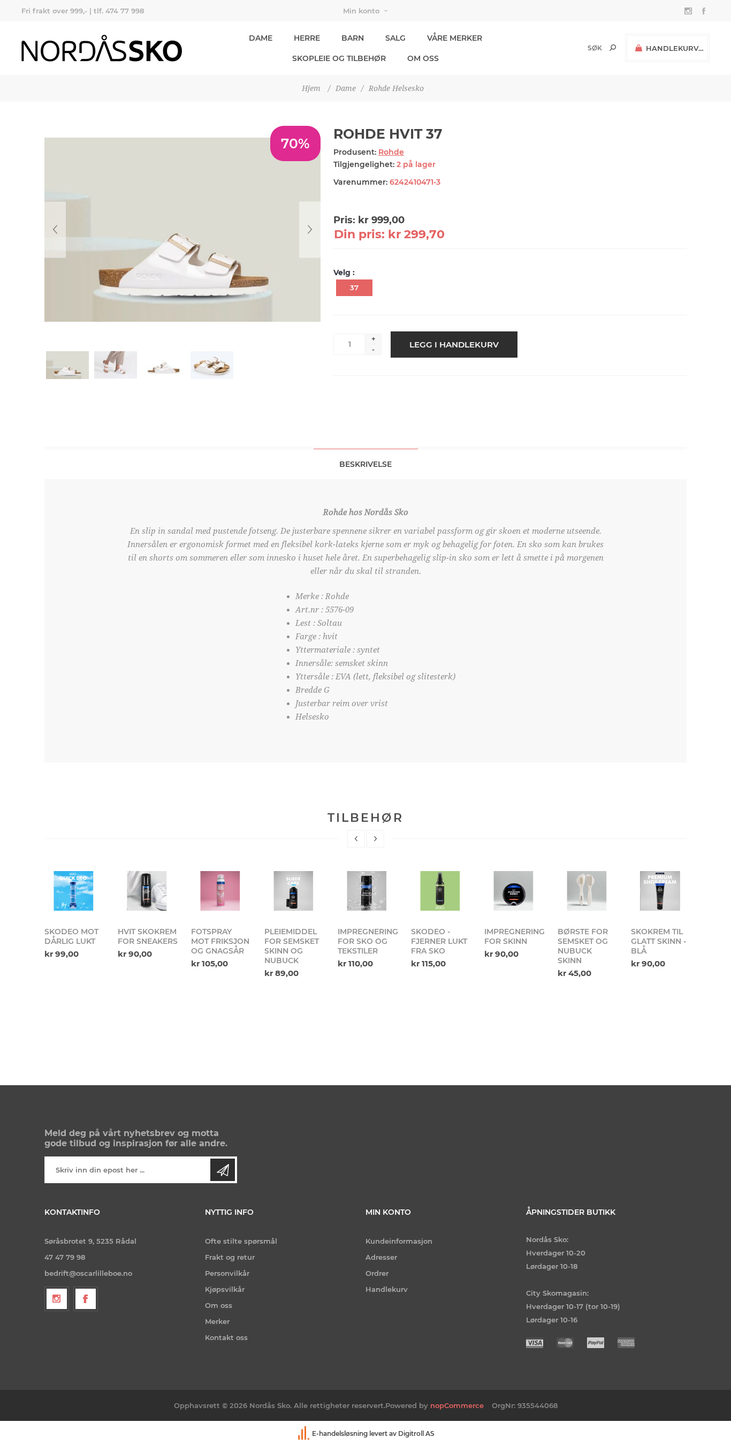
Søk (612, 47)
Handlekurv (387, 1289)
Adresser (381, 1257)
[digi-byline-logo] (304, 1433)
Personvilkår (227, 1273)
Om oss (218, 1305)
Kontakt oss (226, 1337)
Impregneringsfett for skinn (514, 936)
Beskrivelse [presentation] (365, 464)
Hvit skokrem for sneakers (148, 936)
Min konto (361, 10)
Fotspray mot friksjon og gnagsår (220, 941)
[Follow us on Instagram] (57, 1299)
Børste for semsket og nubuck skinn (583, 946)
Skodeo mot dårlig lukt (71, 936)
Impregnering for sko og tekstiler (368, 941)
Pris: (344, 220)
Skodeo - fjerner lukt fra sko (439, 941)
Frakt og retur (230, 1257)
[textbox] (576, 48)
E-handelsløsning (340, 1433)
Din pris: (359, 234)
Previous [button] (356, 838)
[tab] (366, 464)
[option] (74, 913)
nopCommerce (457, 1405)
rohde (391, 152)
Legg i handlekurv (454, 344)
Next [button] (375, 838)
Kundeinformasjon (399, 1241)
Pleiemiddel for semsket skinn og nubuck (291, 946)
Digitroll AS (416, 1433)
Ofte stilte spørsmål (241, 1241)
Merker (217, 1321)
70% (295, 143)
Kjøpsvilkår (225, 1289)
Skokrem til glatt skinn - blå (658, 941)
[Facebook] (85, 1299)
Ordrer (377, 1273)
